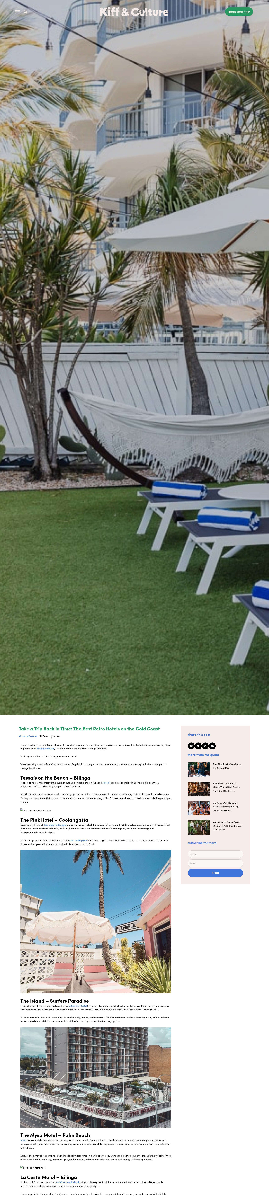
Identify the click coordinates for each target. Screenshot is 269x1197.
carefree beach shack (67, 1182)
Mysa (23, 1140)
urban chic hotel (78, 1005)
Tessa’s (107, 782)
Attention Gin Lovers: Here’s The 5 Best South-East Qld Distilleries (226, 787)
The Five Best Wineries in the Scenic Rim (227, 766)
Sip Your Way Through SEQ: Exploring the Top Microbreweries (226, 806)
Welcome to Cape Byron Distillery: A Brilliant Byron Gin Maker (227, 825)
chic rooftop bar (78, 840)
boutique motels (45, 748)
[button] (25, 11)
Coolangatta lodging (55, 824)
